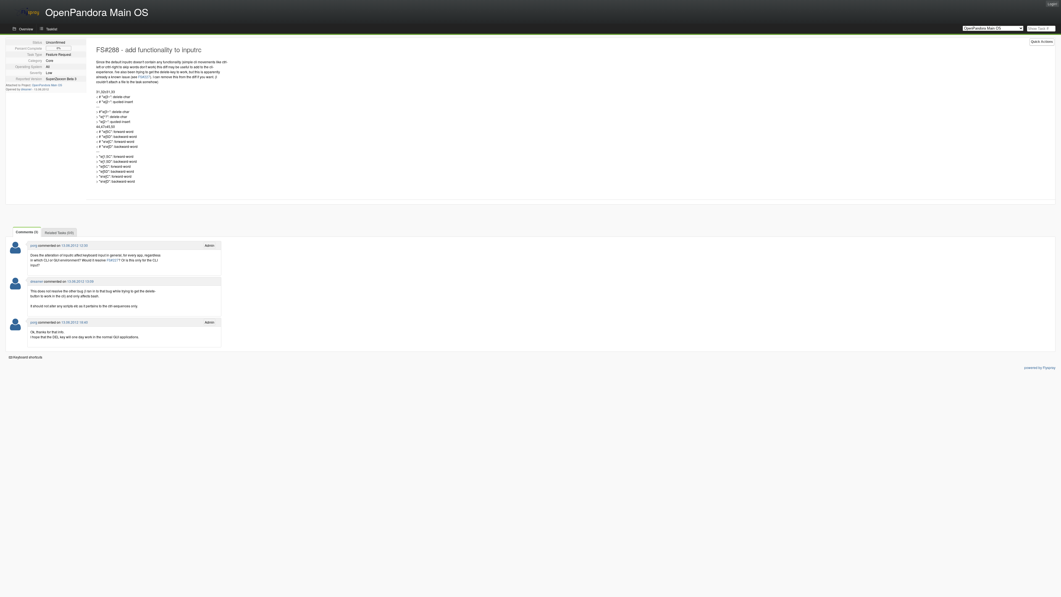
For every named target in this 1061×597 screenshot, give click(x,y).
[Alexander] (15, 287)
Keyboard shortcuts (27, 357)
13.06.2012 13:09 (80, 281)
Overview (26, 29)
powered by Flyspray (1039, 367)
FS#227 (144, 76)
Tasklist (51, 29)
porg (33, 245)
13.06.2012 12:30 (74, 245)
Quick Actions (1042, 42)
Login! (1052, 3)
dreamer (26, 89)
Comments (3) (27, 231)
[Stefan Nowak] (15, 251)
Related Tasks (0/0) (59, 232)
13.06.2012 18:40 (74, 322)
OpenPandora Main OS (47, 85)
